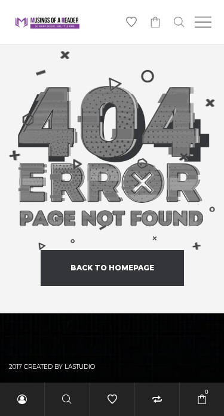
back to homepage (112, 267)
